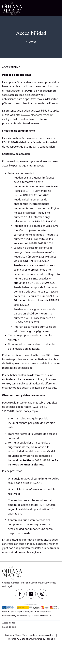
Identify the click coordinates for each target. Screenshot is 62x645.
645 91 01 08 (42, 460)
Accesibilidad (8, 622)
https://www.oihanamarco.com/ (34, 115)
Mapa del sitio (9, 626)
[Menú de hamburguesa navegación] (57, 8)
